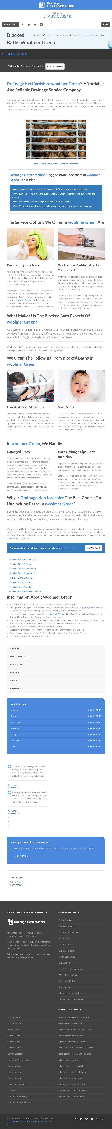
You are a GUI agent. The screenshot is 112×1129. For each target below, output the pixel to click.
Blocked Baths (14, 1017)
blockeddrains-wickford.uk (19, 1102)
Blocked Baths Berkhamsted (23, 569)
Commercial (16, 665)
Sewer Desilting (15, 1048)
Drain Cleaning (65, 920)
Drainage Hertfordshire (30, 922)
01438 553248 (17, 54)
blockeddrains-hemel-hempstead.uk (75, 1054)
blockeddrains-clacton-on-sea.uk (74, 1090)
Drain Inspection (66, 926)
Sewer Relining (14, 1066)
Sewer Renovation (16, 1078)
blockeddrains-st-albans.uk (71, 1066)
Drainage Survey (66, 963)
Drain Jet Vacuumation (59, 614)
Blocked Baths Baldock (20, 564)
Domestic (14, 673)
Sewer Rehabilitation (17, 1084)
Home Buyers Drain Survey (71, 969)
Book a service (11, 24)
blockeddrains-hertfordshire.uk (73, 1072)
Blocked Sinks (14, 1035)
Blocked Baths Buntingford (22, 573)
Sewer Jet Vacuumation (19, 1060)
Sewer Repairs (14, 1072)
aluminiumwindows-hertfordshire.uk (75, 1029)
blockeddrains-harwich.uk (70, 993)
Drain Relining (65, 938)
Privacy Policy (32, 1121)
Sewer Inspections (16, 1054)
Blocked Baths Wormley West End (25, 591)
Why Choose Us (17, 656)
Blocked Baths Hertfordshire (23, 559)
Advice (13, 680)
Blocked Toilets (15, 1042)
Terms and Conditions (16, 1121)
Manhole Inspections (50, 611)
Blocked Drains (14, 1023)
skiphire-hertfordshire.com (71, 1023)
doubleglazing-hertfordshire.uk (72, 1035)
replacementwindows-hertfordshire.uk (76, 1048)
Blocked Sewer (14, 1029)
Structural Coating (67, 981)
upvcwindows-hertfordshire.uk (72, 1042)
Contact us (15, 688)
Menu (106, 24)
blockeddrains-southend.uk (71, 999)
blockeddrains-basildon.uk (70, 1078)
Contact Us (93, 548)
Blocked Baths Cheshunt (21, 578)
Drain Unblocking (66, 951)
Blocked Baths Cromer (20, 582)
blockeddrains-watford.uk (70, 1060)
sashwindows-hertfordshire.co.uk (74, 1017)
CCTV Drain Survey (67, 957)
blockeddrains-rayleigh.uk (19, 1096)
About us (14, 648)
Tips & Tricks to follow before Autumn (56, 163)
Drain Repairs (82, 607)
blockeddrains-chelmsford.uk (72, 1084)
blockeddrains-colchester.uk (71, 1096)
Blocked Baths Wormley (21, 587)
